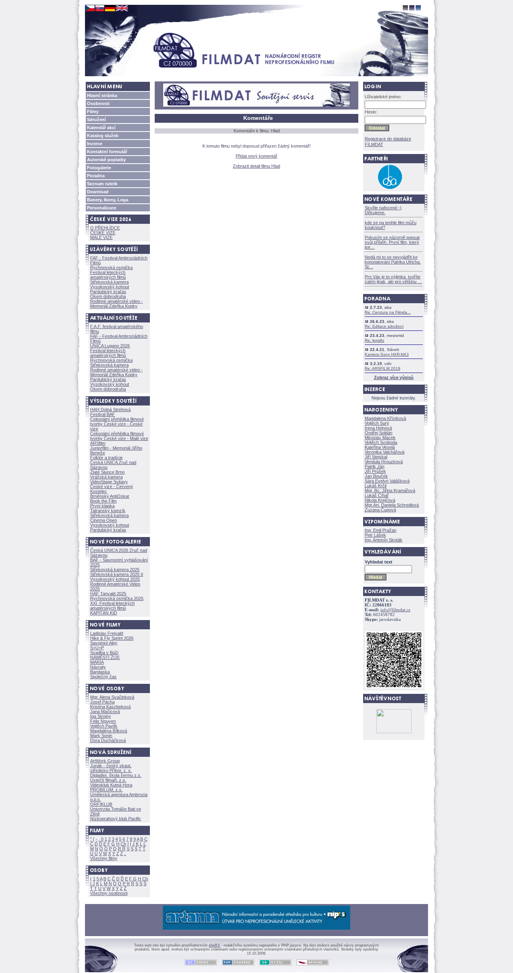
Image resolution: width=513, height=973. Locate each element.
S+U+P (97, 647)
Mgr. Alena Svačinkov (112, 697)
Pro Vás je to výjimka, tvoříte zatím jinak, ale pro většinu (393, 279)
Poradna (96, 175)
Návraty (98, 667)
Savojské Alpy (103, 643)
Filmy (93, 111)
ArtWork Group (105, 760)
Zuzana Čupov (380, 509)
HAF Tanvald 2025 (108, 593)
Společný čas (103, 676)
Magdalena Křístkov (385, 418)
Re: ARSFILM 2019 (382, 368)
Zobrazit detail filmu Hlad (256, 166)
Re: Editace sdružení (384, 326)
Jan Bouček (376, 476)
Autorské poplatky (106, 159)
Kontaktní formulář (107, 151)
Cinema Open (103, 520)
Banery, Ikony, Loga (107, 199)
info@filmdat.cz (395, 610)
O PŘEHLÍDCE (105, 227)
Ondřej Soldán (378, 432)
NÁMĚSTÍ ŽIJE (105, 657)
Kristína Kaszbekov (110, 706)
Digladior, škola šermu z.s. (115, 775)
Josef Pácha (102, 701)
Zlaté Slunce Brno (107, 472)
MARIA (97, 662)
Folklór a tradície (106, 457)
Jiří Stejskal (376, 456)
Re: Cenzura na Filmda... (388, 312)
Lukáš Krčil (375, 485)
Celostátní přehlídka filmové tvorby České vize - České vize (117, 424)
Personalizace (101, 207)
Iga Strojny (100, 716)
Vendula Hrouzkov (384, 461)
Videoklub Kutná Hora (111, 784)
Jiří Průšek (375, 471)
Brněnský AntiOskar (109, 496)
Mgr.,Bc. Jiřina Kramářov (390, 490)
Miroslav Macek (380, 437)
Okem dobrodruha (108, 296)
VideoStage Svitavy (109, 481)
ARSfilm (97, 443)
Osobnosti (98, 103)
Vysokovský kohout (109, 286)
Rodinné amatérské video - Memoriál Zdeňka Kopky (116, 303)
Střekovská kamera (109, 282)
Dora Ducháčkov (108, 740)
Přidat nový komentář (256, 156)
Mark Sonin (101, 735)
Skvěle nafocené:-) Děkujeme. (383, 210)
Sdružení (96, 119)
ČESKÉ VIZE (102, 232)
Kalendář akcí (101, 127)
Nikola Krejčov (380, 500)
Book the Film (103, 501)
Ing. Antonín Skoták (383, 539)
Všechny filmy (103, 858)
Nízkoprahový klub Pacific (115, 818)
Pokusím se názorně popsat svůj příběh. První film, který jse (392, 242)
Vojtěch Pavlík (103, 726)
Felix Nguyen (103, 721)
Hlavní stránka (102, 95)
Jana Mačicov (105, 711)
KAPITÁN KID (103, 612)
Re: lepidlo (374, 340)
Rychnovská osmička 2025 (116, 598)
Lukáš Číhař (377, 495)
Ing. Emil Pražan (380, 530)
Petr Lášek (375, 535)
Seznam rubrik (102, 183)
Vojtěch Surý (377, 423)
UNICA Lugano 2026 (110, 345)
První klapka (102, 505)
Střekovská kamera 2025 (114, 569)
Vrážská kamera (106, 476)
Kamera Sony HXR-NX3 (387, 354)
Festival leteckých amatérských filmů (108, 275)
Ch (123, 843)
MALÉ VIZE (101, 237)
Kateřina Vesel (380, 447)
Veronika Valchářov (384, 452)
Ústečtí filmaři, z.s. (108, 780)
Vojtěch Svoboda (381, 442)
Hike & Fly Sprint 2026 (111, 638)
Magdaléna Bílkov (108, 730)
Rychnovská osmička (111, 267)
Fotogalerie (99, 167)
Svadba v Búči (104, 652)
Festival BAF (102, 414)
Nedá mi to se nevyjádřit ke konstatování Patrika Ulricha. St (393, 262)
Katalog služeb (103, 135)
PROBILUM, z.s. (106, 789)
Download (98, 191)
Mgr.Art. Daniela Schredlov (392, 505)
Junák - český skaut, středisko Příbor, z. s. (111, 768)
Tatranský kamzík (107, 510)
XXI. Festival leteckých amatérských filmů (112, 605)
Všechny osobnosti (108, 893)
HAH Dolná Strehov (110, 409)
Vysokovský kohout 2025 (115, 579)
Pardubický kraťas (108, 291)
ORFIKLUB (101, 804)
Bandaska (100, 671)
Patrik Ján (374, 466)
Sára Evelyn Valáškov (387, 480)
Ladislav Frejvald (106, 633)
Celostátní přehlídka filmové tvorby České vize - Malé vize (119, 436)
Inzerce (94, 143)
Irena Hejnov (378, 428)
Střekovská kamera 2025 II (116, 574)
